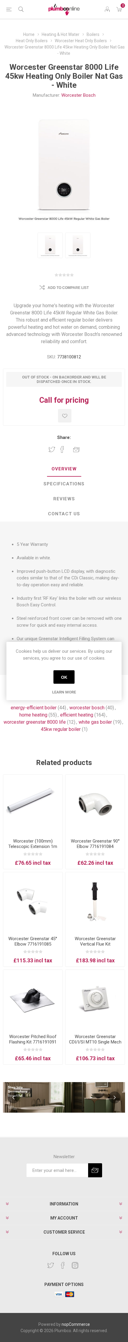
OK (64, 677)
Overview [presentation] (64, 469)
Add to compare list (68, 288)
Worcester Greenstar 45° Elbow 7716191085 (32, 941)
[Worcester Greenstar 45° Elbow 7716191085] (33, 902)
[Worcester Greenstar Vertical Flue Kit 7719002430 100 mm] (95, 902)
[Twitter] (50, 1265)
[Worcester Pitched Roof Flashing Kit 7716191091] (33, 999)
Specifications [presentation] (64, 484)
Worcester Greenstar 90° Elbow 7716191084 (95, 843)
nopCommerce (76, 1324)
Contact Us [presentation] (64, 513)
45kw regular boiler (61, 729)
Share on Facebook (62, 449)
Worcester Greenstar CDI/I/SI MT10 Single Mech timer (95, 1042)
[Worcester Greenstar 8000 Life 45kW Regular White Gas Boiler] (50, 245)
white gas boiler (95, 722)
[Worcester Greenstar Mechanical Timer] (95, 999)
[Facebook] (63, 1265)
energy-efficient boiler (34, 708)
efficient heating (76, 715)
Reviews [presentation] (64, 499)
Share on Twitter (52, 449)
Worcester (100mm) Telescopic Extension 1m (32, 843)
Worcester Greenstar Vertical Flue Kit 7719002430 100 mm (95, 944)
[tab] (64, 469)
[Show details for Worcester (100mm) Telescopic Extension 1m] (33, 804)
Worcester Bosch (78, 95)
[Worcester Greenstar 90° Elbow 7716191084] (95, 804)
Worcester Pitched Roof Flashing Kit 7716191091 (33, 1039)
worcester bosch (86, 708)
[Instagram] (75, 1265)
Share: (64, 437)
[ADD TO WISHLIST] (64, 415)
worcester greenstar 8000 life (35, 722)
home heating (33, 715)
